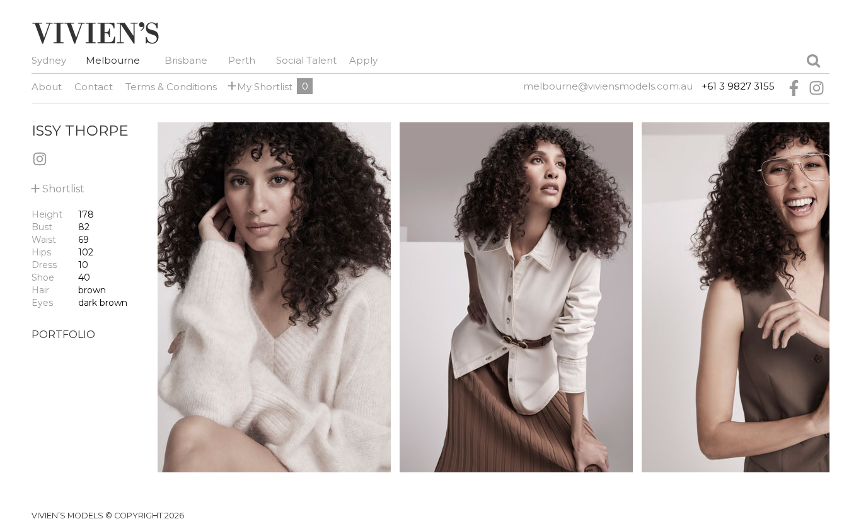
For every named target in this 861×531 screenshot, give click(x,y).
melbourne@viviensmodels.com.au (608, 86)
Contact (93, 87)
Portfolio (63, 335)
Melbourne (113, 60)
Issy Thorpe (80, 130)
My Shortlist (262, 86)
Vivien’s (95, 32)
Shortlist (58, 186)
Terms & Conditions (171, 87)
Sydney (49, 60)
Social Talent (306, 60)
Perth (241, 60)
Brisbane (186, 60)
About (47, 87)
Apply (363, 60)
